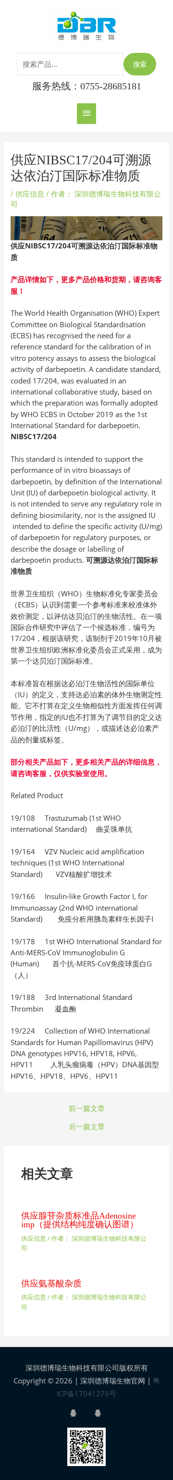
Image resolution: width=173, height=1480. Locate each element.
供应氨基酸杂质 (51, 1283)
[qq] (81, 1413)
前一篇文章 (87, 1108)
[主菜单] (86, 113)
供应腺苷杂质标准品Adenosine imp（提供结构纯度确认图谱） (79, 1220)
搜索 (140, 64)
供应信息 (29, 193)
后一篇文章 (87, 1126)
